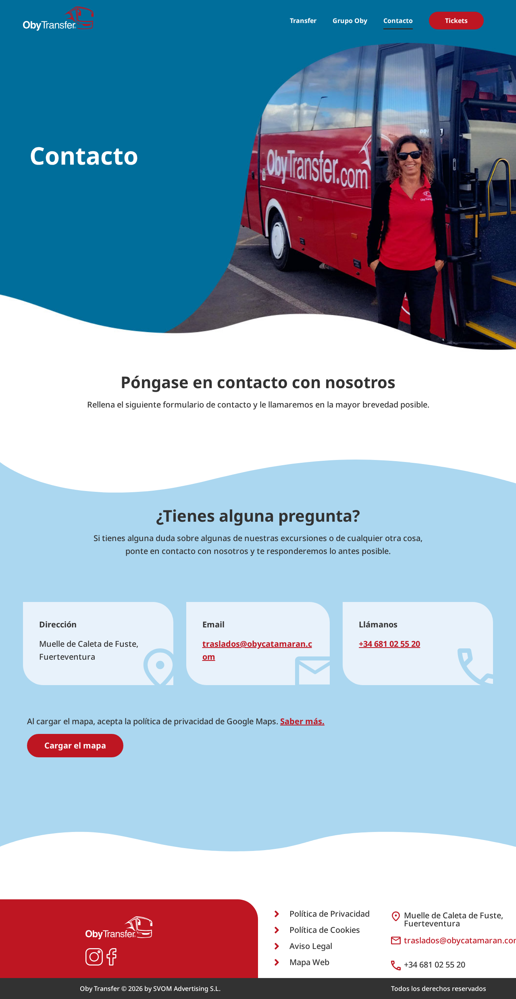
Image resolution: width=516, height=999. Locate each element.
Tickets (456, 20)
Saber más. (302, 721)
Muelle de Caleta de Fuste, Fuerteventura (453, 919)
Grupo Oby (350, 20)
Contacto (398, 20)
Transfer (303, 20)
